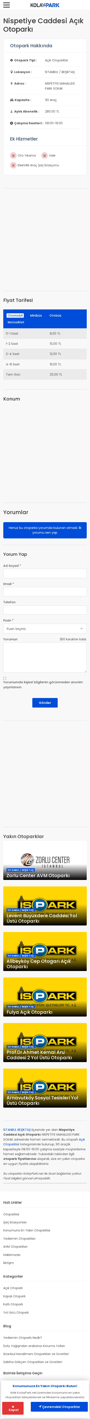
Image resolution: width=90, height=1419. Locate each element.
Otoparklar (11, 1214)
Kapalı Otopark (14, 1296)
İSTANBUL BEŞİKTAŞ (17, 1130)
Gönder (45, 703)
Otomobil (15, 315)
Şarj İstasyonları (15, 1222)
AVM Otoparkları (15, 1246)
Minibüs (36, 315)
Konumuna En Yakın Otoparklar (26, 1230)
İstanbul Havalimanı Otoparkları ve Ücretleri (36, 1354)
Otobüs (55, 315)
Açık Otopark (13, 1288)
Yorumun (10, 639)
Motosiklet (16, 322)
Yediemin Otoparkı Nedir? (22, 1338)
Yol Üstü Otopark (16, 1312)
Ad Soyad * (12, 566)
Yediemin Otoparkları (19, 1238)
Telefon (9, 602)
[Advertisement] (45, 239)
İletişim (8, 1263)
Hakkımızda (11, 1255)
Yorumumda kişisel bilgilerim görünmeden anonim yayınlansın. (43, 684)
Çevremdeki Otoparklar (61, 1407)
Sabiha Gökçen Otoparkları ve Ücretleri (32, 1362)
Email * (8, 584)
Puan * (8, 620)
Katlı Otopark (13, 1304)
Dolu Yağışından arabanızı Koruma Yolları (34, 1346)
